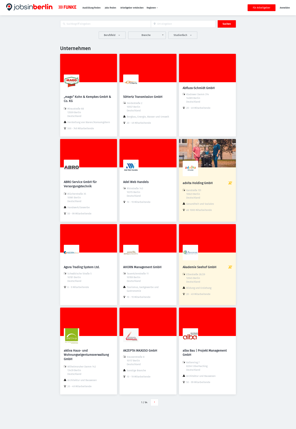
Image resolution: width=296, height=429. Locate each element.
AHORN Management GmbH (142, 267)
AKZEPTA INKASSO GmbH (140, 350)
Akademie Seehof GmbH (199, 267)
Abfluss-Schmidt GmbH (199, 88)
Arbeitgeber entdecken (132, 7)
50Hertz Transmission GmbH (142, 97)
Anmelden (285, 7)
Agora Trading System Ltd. (82, 267)
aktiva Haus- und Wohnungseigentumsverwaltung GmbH (86, 355)
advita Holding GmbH (198, 183)
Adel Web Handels (136, 182)
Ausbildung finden (91, 7)
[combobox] (105, 24)
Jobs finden (110, 7)
